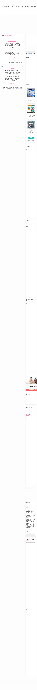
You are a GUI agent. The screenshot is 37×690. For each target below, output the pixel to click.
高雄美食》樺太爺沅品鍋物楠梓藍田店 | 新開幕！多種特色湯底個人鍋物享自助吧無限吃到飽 (30, 516)
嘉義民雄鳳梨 (4, 61)
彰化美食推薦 (12, 88)
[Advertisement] (31, 495)
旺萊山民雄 (20, 61)
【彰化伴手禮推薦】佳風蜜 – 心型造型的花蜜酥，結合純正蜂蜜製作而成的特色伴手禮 (12, 72)
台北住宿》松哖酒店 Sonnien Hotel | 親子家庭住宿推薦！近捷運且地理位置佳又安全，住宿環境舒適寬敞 (30, 511)
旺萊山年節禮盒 (17, 61)
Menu (2, 13)
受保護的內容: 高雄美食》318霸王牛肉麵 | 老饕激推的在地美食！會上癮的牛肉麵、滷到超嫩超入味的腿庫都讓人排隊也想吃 (30, 525)
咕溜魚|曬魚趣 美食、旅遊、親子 (14, 50)
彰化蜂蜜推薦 (16, 88)
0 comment (20, 89)
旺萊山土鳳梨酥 (12, 61)
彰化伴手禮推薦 (8, 88)
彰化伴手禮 (4, 88)
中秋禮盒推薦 (7, 87)
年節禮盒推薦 (20, 87)
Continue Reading (13, 57)
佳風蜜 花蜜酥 (16, 87)
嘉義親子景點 (8, 61)
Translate (33, 53)
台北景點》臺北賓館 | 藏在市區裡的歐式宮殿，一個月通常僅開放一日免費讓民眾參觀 (30, 520)
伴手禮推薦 (10, 87)
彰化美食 (12, 68)
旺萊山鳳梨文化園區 (15, 62)
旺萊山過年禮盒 (11, 62)
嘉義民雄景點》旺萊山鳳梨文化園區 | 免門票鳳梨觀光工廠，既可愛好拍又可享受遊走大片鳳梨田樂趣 (12, 45)
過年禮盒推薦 (20, 62)
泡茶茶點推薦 (20, 88)
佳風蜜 (13, 87)
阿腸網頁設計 (35, 684)
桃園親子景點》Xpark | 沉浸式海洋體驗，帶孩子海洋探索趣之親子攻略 (30, 506)
